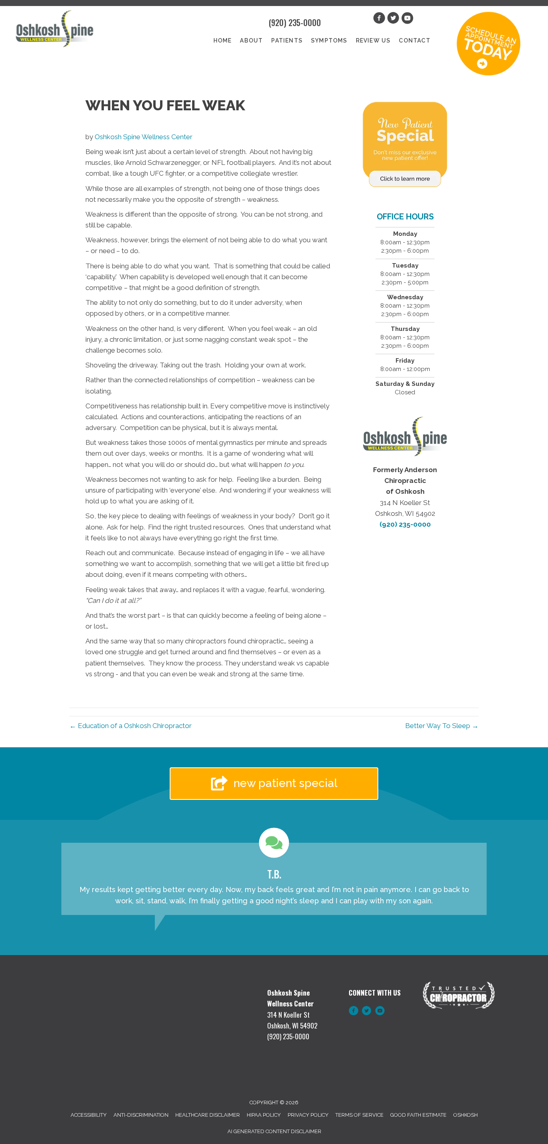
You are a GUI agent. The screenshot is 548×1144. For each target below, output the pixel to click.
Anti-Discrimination (141, 1115)
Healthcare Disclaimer (207, 1115)
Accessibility (89, 1115)
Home (222, 40)
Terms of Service (359, 1115)
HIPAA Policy (264, 1115)
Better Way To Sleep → (442, 726)
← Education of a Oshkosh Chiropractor (130, 726)
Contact (414, 40)
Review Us (373, 40)
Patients (286, 40)
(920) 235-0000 (295, 22)
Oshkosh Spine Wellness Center (144, 137)
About (251, 40)
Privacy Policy (308, 1115)
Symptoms (329, 40)
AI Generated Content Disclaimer (274, 1131)
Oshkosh (465, 1115)
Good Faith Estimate (418, 1115)
